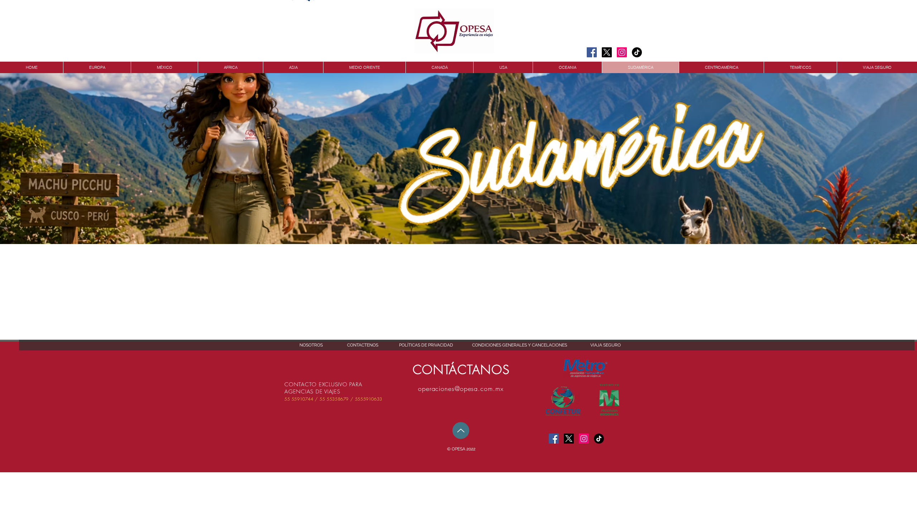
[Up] (460, 430)
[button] (461, 449)
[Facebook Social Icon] (592, 52)
